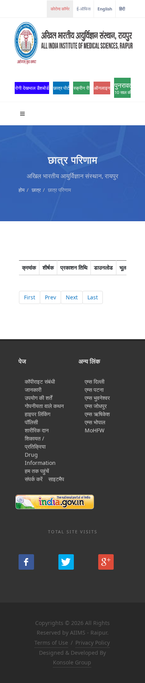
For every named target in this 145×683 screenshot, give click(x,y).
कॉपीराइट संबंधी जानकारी (40, 385)
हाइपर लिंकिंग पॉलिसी (37, 418)
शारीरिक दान (37, 430)
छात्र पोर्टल (61, 88)
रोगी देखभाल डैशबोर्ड (32, 88)
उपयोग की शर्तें (38, 397)
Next (72, 297)
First (29, 297)
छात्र (36, 189)
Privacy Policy (92, 642)
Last (92, 297)
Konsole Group (72, 662)
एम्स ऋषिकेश (97, 414)
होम (22, 189)
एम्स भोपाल (95, 422)
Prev (50, 297)
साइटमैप (56, 479)
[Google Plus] (106, 562)
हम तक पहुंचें (37, 471)
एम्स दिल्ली (94, 381)
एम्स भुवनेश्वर (97, 397)
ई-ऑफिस (83, 9)
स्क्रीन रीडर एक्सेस (81, 88)
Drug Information (40, 458)
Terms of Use (51, 642)
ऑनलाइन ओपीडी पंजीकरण (102, 88)
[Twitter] (66, 562)
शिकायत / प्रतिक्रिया (35, 442)
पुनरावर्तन (122, 88)
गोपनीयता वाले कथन (44, 406)
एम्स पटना (94, 389)
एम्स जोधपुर (96, 406)
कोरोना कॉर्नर (60, 9)
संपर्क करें (34, 479)
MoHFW (94, 430)
